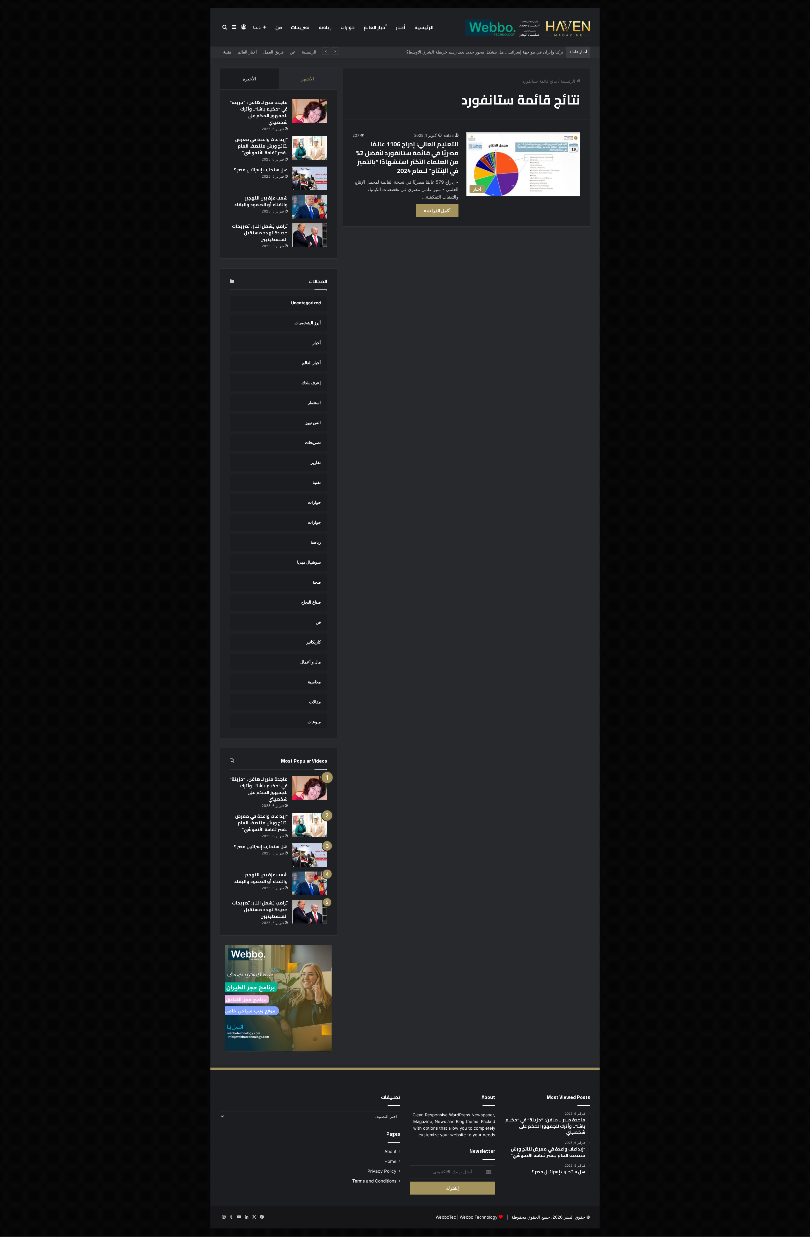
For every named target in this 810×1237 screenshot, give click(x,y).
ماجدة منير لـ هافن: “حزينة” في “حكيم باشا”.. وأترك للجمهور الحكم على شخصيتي (259, 112)
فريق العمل (273, 51)
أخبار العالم (375, 27)
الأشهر (307, 79)
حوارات (347, 27)
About (390, 1151)
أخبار (401, 27)
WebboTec (446, 1217)
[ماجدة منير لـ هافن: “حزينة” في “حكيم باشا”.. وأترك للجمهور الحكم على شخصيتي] (309, 111)
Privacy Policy (381, 1171)
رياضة (325, 27)
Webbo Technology (478, 1217)
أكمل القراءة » (437, 210)
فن (278, 27)
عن (293, 51)
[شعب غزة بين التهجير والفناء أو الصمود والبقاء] (309, 207)
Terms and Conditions (374, 1180)
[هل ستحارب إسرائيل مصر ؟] (309, 178)
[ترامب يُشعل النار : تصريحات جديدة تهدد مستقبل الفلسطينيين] (309, 235)
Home (390, 1161)
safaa (449, 135)
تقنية (227, 51)
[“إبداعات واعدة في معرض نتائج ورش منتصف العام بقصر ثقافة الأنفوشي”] (309, 148)
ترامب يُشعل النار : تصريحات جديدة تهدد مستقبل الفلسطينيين (260, 233)
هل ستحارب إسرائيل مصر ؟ (261, 170)
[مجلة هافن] (527, 27)
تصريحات (300, 27)
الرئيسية (423, 27)
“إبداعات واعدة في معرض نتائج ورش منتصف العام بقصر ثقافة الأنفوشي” (261, 146)
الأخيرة (249, 79)
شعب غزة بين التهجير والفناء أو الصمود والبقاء (261, 201)
